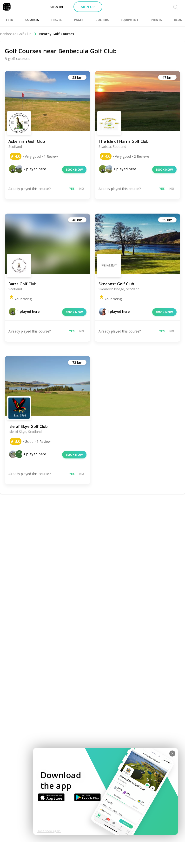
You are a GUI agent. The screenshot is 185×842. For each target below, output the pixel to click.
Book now (74, 170)
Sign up (88, 7)
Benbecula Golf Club (16, 34)
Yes (71, 189)
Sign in (56, 7)
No (81, 189)
